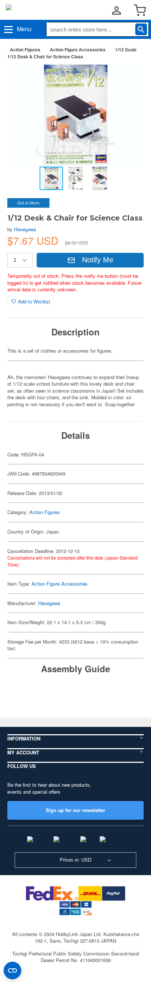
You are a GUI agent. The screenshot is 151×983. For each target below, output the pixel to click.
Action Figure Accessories (78, 49)
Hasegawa (25, 229)
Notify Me (97, 260)
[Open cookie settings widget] (12, 970)
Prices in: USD (75, 860)
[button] (130, 76)
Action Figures (25, 49)
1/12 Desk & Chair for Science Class (45, 56)
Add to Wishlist (34, 301)
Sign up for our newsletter (75, 810)
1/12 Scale (126, 49)
